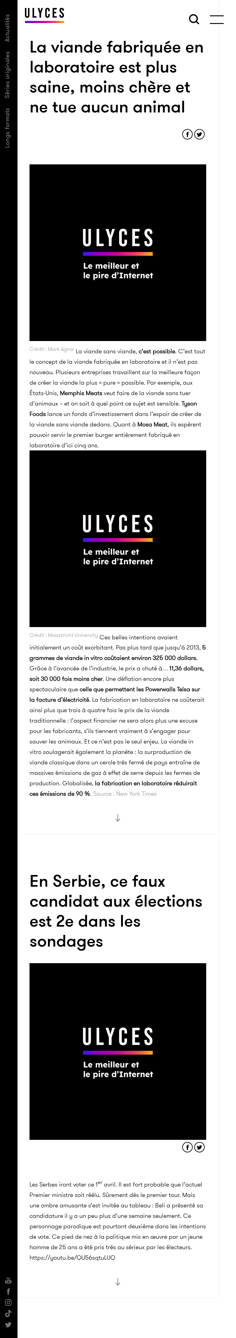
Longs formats (7, 128)
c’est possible (157, 351)
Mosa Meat (152, 424)
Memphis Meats (81, 393)
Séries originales (7, 74)
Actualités (7, 28)
